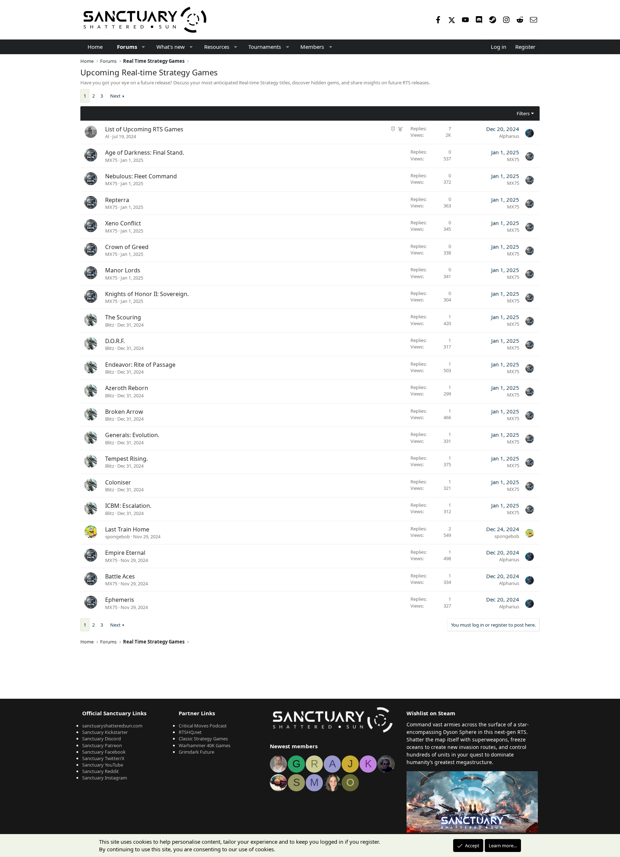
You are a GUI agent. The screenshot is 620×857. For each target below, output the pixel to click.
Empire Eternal (125, 553)
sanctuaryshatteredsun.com (112, 725)
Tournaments (264, 46)
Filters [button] (523, 113)
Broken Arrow (124, 412)
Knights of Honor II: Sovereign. (147, 294)
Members (312, 46)
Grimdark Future (196, 752)
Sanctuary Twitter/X (103, 758)
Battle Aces (120, 576)
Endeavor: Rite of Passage (140, 365)
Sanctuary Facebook (104, 752)
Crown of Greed (127, 247)
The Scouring (123, 317)
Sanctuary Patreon (102, 745)
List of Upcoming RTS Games (144, 129)
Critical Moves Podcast (203, 725)
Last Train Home (127, 529)
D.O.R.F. (115, 341)
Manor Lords (122, 270)
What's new (170, 46)
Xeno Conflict (123, 223)
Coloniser (118, 482)
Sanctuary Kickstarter (105, 732)
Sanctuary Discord (101, 738)
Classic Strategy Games (203, 738)
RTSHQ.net (190, 732)
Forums (127, 46)
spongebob (117, 536)
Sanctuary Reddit (100, 771)
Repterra (117, 200)
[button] (143, 46)
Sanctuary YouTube (102, 765)
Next (115, 96)
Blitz (109, 325)
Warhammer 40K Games (204, 745)
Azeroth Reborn (126, 388)
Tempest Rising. (126, 459)
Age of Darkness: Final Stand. (144, 152)
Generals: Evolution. (132, 435)
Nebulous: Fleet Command (141, 176)
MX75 (111, 160)
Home (95, 46)
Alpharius (509, 136)
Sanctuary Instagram (104, 777)
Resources (216, 46)
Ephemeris (119, 600)
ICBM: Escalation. (128, 506)
